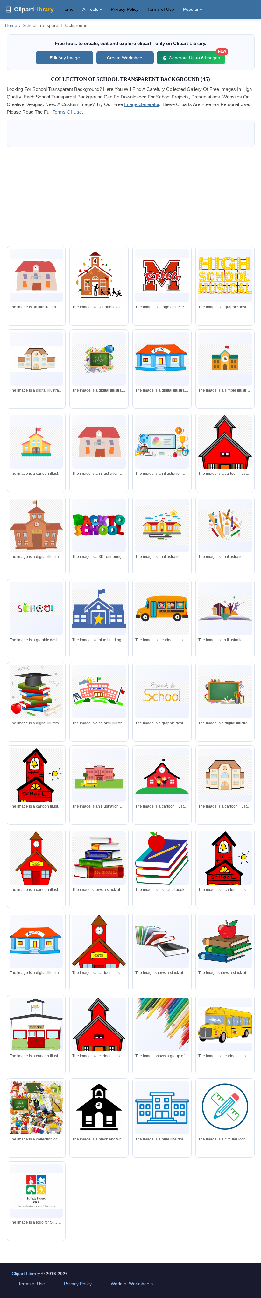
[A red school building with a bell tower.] (225, 868)
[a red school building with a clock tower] (36, 862)
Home (67, 9)
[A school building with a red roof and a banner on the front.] (36, 941)
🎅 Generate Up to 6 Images (193, 55)
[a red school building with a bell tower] (36, 786)
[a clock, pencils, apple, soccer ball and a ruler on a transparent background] (36, 608)
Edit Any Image (65, 57)
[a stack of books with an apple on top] (225, 941)
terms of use (67, 112)
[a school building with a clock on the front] (225, 775)
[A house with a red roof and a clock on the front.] (36, 276)
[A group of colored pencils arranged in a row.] (162, 1024)
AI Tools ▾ (92, 9)
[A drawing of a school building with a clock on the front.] (36, 359)
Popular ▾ (192, 9)
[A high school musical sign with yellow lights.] (225, 275)
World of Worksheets (132, 1283)
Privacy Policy (124, 9)
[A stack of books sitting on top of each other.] (162, 941)
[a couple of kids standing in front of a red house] (162, 775)
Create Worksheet (125, 57)
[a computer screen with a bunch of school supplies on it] (162, 442)
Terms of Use (160, 9)
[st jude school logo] (36, 1191)
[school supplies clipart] (225, 525)
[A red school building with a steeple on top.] (99, 1030)
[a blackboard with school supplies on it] (225, 691)
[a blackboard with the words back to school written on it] (99, 359)
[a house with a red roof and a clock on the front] (99, 442)
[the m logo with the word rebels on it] (162, 275)
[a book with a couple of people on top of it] (225, 608)
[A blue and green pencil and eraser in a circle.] (225, 1109)
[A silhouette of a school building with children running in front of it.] (99, 277)
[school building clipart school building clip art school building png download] (36, 442)
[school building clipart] (162, 359)
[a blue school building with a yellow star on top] (99, 608)
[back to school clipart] (99, 525)
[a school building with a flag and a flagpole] (99, 692)
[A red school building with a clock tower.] (99, 953)
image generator (141, 104)
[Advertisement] (131, 196)
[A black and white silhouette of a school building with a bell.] (99, 1109)
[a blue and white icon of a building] (162, 1108)
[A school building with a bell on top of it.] (36, 1024)
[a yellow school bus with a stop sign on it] (225, 1025)
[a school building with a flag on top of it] (225, 359)
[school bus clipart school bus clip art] (162, 608)
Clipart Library (26, 1273)
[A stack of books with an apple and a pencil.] (162, 858)
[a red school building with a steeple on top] (225, 448)
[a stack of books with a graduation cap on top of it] (36, 691)
